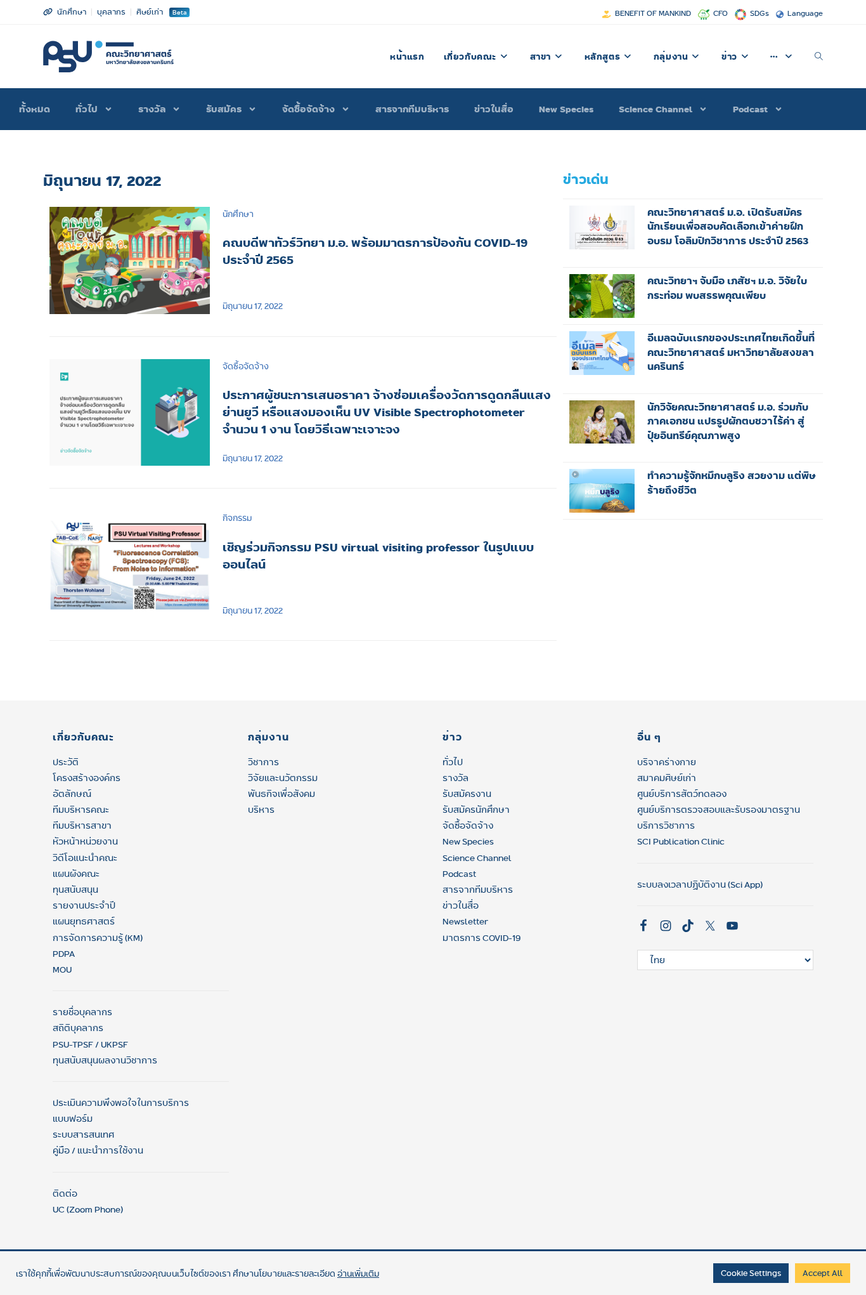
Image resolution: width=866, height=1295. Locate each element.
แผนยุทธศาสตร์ (84, 921)
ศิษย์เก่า (149, 12)
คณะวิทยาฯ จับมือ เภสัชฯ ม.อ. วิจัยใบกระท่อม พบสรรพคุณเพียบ (727, 288)
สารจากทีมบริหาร (412, 109)
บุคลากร (111, 12)
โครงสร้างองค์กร (86, 778)
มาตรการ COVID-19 (481, 938)
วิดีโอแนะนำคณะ (85, 858)
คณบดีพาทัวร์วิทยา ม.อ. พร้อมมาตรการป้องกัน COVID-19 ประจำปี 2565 (375, 250)
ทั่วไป (453, 762)
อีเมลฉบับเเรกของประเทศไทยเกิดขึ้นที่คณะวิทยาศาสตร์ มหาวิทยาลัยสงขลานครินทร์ (731, 352)
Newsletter (465, 921)
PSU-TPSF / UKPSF (90, 1044)
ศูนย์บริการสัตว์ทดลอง (682, 794)
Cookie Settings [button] (751, 1272)
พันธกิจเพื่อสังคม (281, 794)
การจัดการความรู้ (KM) (98, 938)
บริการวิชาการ (666, 825)
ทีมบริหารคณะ (81, 810)
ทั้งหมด (34, 109)
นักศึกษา (71, 12)
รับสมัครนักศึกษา (476, 810)
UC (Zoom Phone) (88, 1209)
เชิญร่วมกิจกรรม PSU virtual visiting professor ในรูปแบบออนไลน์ (378, 555)
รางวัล (151, 109)
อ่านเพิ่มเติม (358, 1273)
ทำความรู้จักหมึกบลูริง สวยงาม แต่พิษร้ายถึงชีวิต (731, 482)
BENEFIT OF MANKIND (653, 13)
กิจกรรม (237, 517)
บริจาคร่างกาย (666, 762)
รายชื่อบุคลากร (82, 1012)
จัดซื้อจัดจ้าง (308, 109)
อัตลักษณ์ (72, 794)
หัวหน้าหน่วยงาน (85, 841)
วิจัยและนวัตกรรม (283, 778)
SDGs (759, 13)
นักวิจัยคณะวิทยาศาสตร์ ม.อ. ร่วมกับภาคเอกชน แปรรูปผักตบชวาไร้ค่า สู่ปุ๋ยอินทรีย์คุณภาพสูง (727, 421)
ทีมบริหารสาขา (82, 825)
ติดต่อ (65, 1193)
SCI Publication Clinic (681, 841)
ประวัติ (66, 762)
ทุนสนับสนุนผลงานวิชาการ (105, 1060)
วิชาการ (263, 762)
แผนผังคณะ (76, 874)
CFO (720, 13)
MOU (62, 969)
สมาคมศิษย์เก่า (666, 778)
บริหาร (261, 810)
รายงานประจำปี (84, 905)
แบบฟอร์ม (73, 1119)
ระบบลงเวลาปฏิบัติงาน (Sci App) (700, 884)
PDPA (64, 954)
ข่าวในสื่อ (494, 109)
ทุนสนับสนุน (75, 890)
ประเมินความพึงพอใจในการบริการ (121, 1103)
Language (805, 13)
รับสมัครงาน (467, 794)
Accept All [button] (823, 1272)
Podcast (750, 109)
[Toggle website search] (818, 56)
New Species (566, 109)
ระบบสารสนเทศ (83, 1134)
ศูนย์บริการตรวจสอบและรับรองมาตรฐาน (718, 810)
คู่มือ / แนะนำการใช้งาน (98, 1150)
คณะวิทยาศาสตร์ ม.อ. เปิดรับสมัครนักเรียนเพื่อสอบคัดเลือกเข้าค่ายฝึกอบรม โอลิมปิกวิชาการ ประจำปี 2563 (727, 226)
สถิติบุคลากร (78, 1028)
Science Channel (655, 109)
